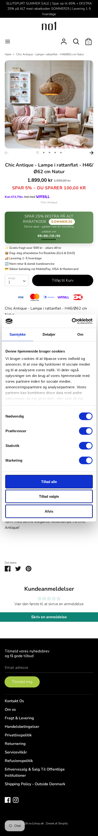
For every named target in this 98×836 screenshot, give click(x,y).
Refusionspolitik (19, 760)
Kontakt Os (14, 701)
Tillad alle (49, 481)
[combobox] (17, 280)
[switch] (86, 431)
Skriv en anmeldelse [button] (49, 617)
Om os (10, 709)
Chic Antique (49, 202)
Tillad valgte (49, 496)
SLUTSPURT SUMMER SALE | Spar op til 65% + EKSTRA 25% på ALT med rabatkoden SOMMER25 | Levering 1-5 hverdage (49, 8)
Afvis (49, 511)
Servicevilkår (16, 752)
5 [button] (61, 152)
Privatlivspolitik (18, 735)
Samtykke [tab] (18, 334)
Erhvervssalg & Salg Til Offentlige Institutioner (35, 772)
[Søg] (76, 39)
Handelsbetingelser (22, 726)
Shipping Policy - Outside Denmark (35, 784)
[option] (49, 104)
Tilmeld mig (22, 681)
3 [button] (49, 152)
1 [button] (37, 152)
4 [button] (55, 152)
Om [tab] (80, 334)
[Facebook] (7, 799)
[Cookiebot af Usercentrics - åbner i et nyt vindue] (72, 321)
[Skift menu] (7, 41)
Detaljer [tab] (49, 334)
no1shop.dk (36, 823)
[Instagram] (16, 799)
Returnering (15, 743)
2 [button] (43, 152)
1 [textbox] (9, 282)
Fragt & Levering (19, 718)
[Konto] (64, 39)
